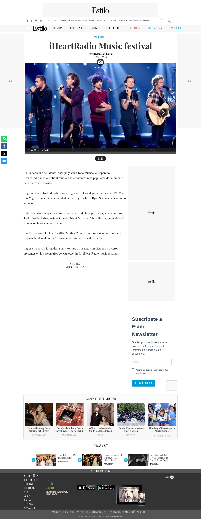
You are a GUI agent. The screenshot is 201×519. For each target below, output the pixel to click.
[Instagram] (36, 20)
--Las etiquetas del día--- (100, 471)
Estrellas (78, 267)
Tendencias (154, 464)
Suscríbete (51, 484)
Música (69, 267)
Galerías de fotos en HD (162, 435)
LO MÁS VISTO (101, 445)
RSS (47, 480)
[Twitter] (31, 20)
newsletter (51, 488)
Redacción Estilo (103, 53)
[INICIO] (40, 28)
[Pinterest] (40, 20)
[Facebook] (26, 20)
